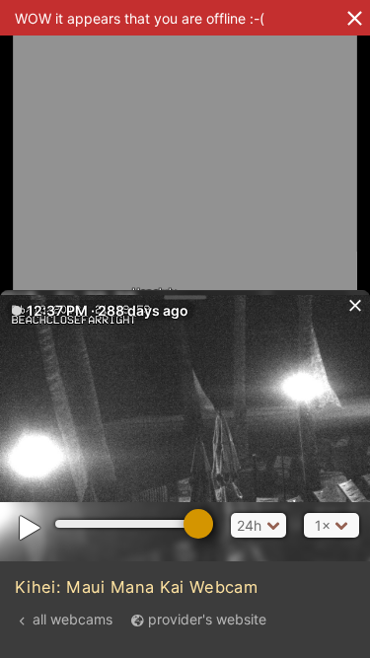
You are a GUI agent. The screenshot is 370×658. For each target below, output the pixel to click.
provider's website (207, 619)
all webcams (72, 619)
